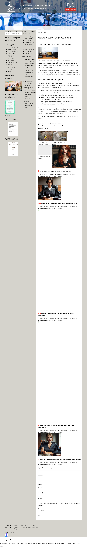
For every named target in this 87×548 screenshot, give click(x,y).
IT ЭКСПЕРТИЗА (11, 53)
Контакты (66, 28)
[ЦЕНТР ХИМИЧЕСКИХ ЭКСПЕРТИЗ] (10, 11)
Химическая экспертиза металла (44, 157)
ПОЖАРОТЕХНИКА (12, 58)
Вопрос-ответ (36, 28)
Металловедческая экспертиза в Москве (43, 143)
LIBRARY (9, 71)
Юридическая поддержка (11, 31)
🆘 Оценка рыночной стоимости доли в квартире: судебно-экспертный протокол (59, 459)
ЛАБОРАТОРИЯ (11, 44)
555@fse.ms (70, 7)
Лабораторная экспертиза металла (58, 143)
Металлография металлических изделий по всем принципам (52, 125)
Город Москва (27, 33)
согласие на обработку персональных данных (53, 503)
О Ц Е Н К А (10, 64)
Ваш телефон (41, 492)
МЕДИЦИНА (10, 55)
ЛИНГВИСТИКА (11, 68)
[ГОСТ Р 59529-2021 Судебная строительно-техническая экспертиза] (13, 155)
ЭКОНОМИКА (10, 60)
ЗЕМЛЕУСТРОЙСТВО (12, 51)
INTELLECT (10, 69)
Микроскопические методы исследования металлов (50, 123)
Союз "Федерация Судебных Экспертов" (29, 527)
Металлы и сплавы (42, 32)
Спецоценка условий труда (11, 529)
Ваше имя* (40, 487)
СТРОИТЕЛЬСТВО (11, 49)
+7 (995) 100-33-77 (70, 5)
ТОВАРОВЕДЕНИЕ (11, 66)
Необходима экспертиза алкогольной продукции (30, 83)
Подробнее (78, 543)
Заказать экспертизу (70, 9)
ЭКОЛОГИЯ (10, 46)
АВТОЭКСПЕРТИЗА (12, 62)
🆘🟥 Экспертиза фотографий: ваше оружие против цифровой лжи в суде (57, 203)
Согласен (1, 546)
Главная (20, 28)
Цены (51, 28)
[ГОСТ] (13, 135)
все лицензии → (9, 115)
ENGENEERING (10, 57)
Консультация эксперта (27, 56)
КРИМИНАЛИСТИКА (12, 47)
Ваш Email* (40, 484)
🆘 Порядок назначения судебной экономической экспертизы (54, 171)
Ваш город (40, 498)
